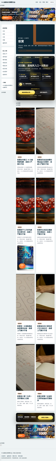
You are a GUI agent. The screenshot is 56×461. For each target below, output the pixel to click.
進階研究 (5, 74)
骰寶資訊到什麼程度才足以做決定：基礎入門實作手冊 (44, 328)
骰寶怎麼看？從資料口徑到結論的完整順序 (44, 398)
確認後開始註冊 (26, 92)
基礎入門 (5, 53)
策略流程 (5, 62)
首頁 (4, 31)
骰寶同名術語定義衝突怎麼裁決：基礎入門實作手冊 (44, 232)
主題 (40, 2)
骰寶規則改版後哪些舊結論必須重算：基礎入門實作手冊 (44, 162)
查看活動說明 (44, 92)
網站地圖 (20, 456)
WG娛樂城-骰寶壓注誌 (8, 2)
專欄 (43, 2)
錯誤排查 (5, 68)
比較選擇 (5, 71)
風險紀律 (5, 65)
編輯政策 (5, 43)
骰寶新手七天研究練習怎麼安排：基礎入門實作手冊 (24, 232)
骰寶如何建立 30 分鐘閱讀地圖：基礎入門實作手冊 (25, 162)
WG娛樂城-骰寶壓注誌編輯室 (7, 86)
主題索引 (3, 456)
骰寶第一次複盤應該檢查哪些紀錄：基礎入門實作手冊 (24, 328)
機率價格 (5, 59)
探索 (37, 2)
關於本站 (15, 456)
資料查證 (5, 56)
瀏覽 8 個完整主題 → (23, 50)
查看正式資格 (45, 417)
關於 (47, 2)
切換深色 (52, 2)
